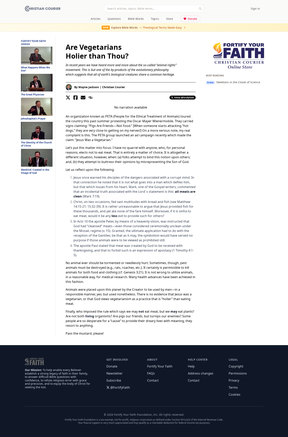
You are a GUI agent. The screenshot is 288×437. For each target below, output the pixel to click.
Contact (153, 380)
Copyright (236, 366)
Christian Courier (113, 87)
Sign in (255, 8)
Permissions (238, 373)
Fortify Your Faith (159, 366)
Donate (192, 19)
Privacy (234, 380)
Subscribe (113, 380)
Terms (233, 387)
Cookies (234, 394)
